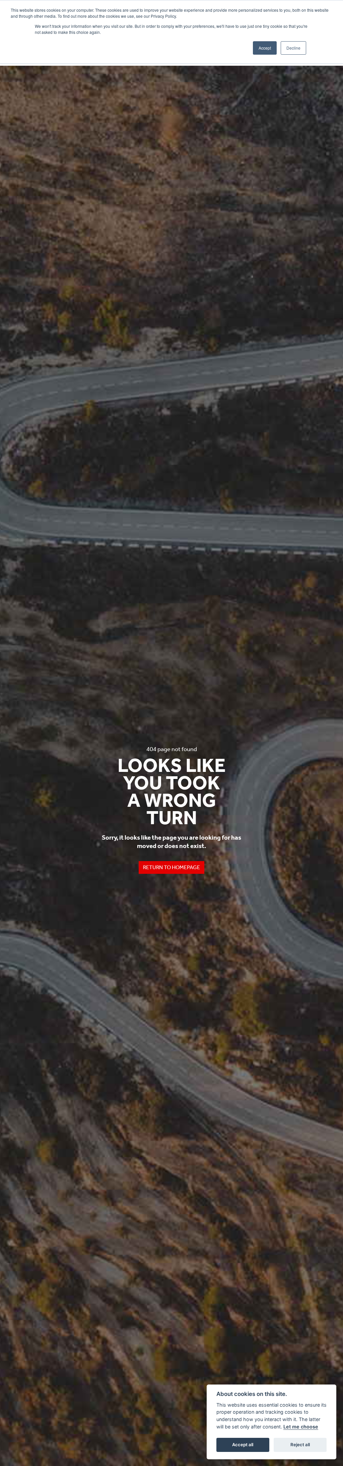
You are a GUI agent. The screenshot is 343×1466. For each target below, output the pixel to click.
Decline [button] (293, 48)
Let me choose (300, 1426)
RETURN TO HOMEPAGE (171, 867)
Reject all (300, 1444)
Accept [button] (265, 48)
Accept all (242, 1444)
